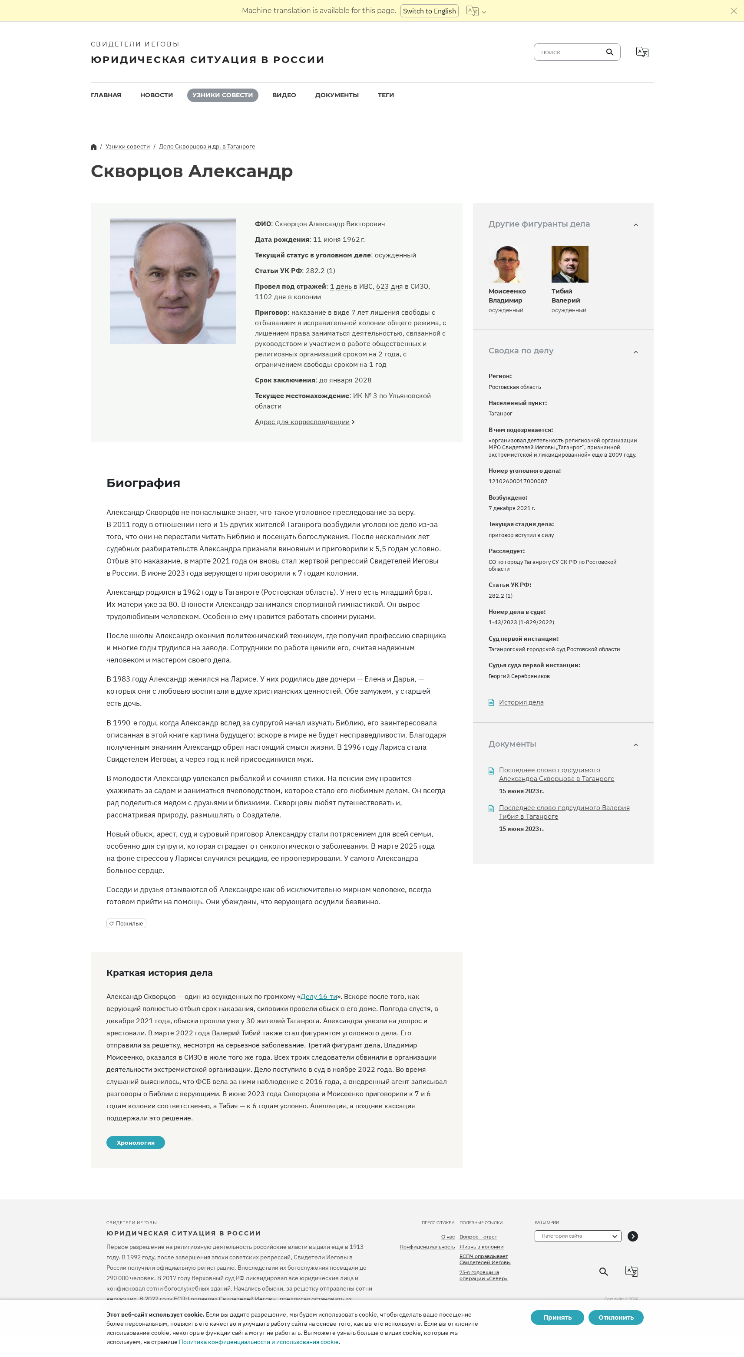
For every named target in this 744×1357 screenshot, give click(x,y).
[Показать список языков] (476, 11)
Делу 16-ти (319, 996)
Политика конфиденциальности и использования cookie (259, 1342)
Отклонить (616, 1317)
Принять (557, 1317)
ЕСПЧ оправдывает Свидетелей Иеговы (485, 1259)
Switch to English (429, 11)
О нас (448, 1237)
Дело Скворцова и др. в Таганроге (207, 146)
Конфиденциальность (427, 1247)
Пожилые (129, 923)
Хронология (136, 1142)
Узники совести (222, 95)
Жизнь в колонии (482, 1247)
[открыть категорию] (633, 1236)
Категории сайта (562, 1236)
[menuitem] (106, 95)
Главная (106, 95)
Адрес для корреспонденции (302, 421)
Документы (337, 95)
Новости (156, 95)
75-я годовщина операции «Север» (484, 1275)
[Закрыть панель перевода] (734, 10)
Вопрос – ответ (478, 1237)
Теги (386, 95)
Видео (284, 95)
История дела (521, 702)
